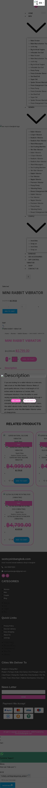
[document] (23, 394)
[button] (29, 401)
